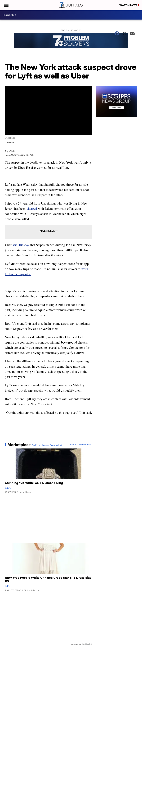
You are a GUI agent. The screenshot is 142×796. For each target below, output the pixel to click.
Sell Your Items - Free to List (47, 445)
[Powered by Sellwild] (87, 644)
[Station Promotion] (71, 41)
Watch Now (128, 5)
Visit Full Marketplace (80, 444)
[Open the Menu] (6, 5)
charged (32, 208)
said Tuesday (20, 245)
